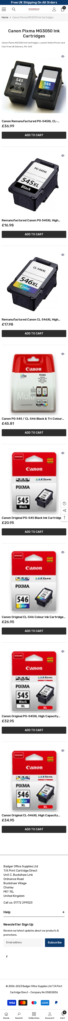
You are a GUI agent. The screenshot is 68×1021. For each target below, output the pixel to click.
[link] (19, 1015)
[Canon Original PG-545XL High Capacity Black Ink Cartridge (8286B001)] (34, 680)
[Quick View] (62, 56)
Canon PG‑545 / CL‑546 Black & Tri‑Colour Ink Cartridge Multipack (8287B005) (32, 418)
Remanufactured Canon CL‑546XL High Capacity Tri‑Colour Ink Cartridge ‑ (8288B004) (30, 319)
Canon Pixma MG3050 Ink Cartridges (33, 17)
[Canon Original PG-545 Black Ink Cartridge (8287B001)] (34, 482)
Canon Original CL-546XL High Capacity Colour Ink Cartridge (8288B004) (30, 815)
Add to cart (34, 135)
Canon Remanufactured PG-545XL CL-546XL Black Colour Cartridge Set (29, 121)
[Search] (14, 9)
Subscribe (55, 942)
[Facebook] (6, 956)
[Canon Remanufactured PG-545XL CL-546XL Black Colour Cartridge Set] (34, 85)
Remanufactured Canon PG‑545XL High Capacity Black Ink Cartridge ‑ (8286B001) (32, 220)
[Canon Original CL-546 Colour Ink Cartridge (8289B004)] (34, 581)
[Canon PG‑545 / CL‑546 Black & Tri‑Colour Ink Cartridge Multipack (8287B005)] (34, 382)
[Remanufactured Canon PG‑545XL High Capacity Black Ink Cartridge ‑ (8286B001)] (34, 184)
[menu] (4, 9)
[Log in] (54, 9)
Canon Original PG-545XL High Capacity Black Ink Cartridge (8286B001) (30, 716)
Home (5, 17)
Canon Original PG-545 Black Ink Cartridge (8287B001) (32, 517)
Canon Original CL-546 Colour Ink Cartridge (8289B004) (32, 617)
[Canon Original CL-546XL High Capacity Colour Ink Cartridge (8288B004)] (34, 779)
